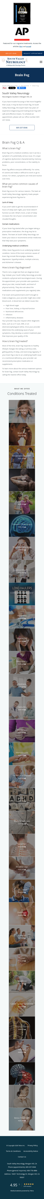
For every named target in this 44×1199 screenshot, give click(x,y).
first (20, 46)
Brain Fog (35, 86)
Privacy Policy (33, 1145)
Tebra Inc (22, 1145)
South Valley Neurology (10, 86)
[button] (22, 127)
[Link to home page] (19, 62)
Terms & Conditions (13, 1151)
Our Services (25, 86)
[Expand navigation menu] (41, 62)
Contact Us (22, 1157)
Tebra (32, 1191)
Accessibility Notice (30, 1151)
